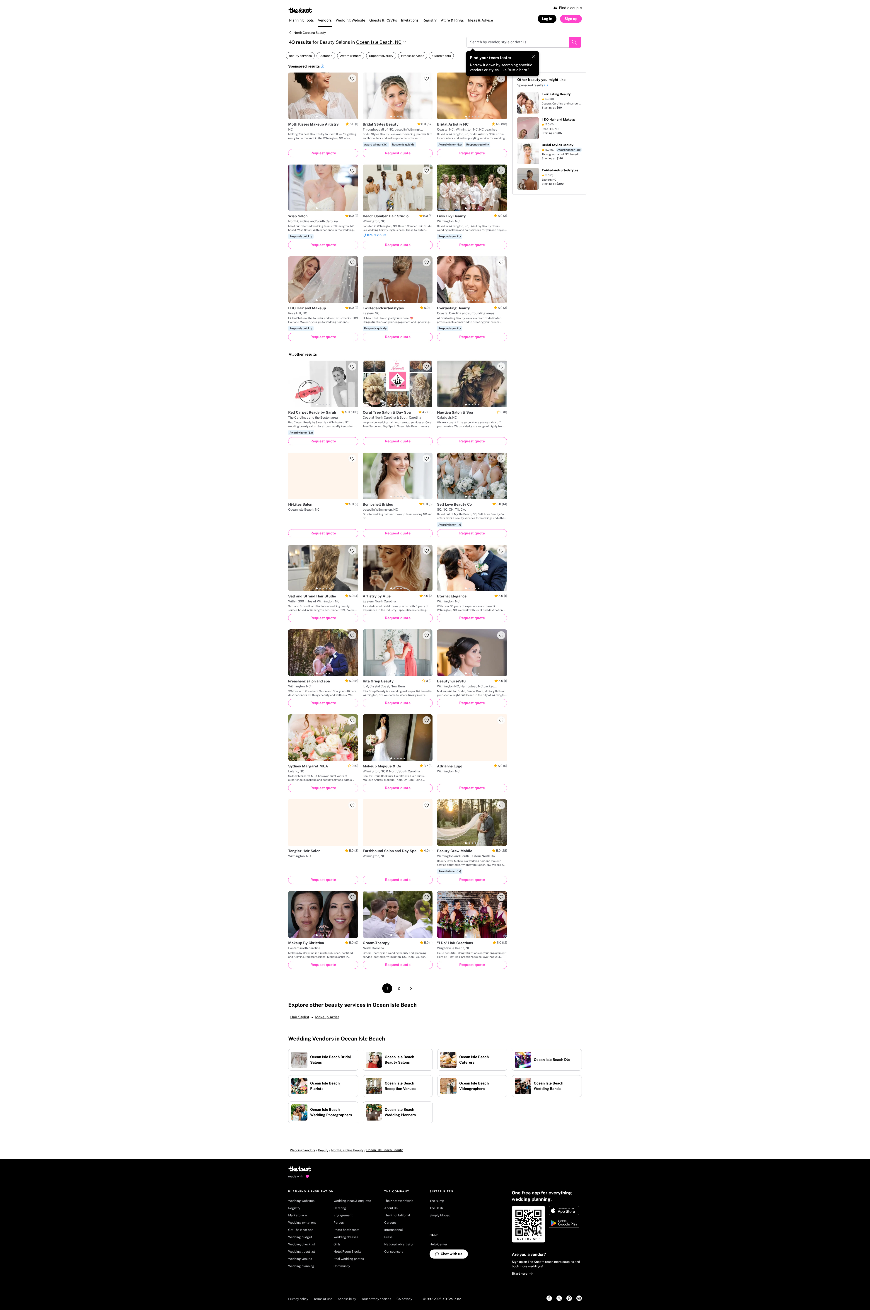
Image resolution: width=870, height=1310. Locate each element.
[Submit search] (575, 42)
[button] (322, 66)
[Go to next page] (411, 988)
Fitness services (412, 56)
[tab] (317, 116)
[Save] (352, 78)
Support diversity (381, 56)
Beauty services (300, 56)
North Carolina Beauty (310, 32)
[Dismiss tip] (533, 56)
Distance (325, 56)
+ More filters (441, 56)
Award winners (350, 56)
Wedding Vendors (302, 1150)
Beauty (323, 1150)
